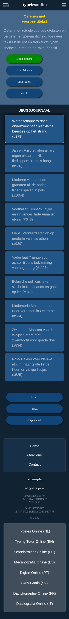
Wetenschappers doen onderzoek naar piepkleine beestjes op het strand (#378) (32, 129)
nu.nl (24, 93)
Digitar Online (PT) (34, 573)
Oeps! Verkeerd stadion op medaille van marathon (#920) (33, 238)
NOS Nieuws (24, 70)
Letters (34, 397)
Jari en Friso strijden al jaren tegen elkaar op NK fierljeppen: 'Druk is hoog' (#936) (34, 158)
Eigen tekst (34, 420)
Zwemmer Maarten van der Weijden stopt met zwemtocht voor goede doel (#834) (33, 337)
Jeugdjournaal (24, 58)
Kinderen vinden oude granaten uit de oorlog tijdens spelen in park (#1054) (29, 187)
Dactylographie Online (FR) (34, 593)
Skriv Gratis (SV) (34, 583)
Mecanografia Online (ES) (34, 562)
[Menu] (64, 6)
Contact (34, 464)
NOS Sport (24, 81)
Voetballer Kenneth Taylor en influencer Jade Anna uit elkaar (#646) (33, 214)
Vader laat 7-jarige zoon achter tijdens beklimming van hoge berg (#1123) (32, 262)
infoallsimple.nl (34, 488)
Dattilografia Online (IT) (34, 604)
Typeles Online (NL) (34, 531)
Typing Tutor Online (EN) (34, 541)
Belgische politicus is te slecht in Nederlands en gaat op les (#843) (34, 287)
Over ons (34, 455)
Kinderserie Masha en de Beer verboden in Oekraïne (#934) (33, 311)
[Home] (5, 6)
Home (34, 446)
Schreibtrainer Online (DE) (34, 552)
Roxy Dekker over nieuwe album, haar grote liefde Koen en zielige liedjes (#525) (32, 367)
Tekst (34, 408)
